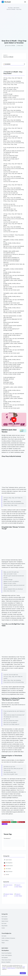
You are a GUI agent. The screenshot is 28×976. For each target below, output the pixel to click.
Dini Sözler (7, 868)
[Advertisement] (14, 25)
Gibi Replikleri (5, 957)
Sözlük (6, 874)
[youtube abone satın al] (8, 888)
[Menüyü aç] (25, 1)
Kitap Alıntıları (8, 871)
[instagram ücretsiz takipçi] (19, 888)
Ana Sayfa (10, 7)
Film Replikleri (8, 862)
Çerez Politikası (5, 940)
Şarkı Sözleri (16, 7)
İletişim (3, 942)
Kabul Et (23, 973)
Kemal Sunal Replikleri (6, 953)
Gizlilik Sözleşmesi (11, 968)
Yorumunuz (7, 838)
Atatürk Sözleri (8, 865)
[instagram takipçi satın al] (8, 897)
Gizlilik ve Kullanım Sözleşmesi (8, 938)
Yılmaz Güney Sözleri (6, 959)
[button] (14, 420)
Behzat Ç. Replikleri (6, 962)
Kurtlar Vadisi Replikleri (7, 955)
